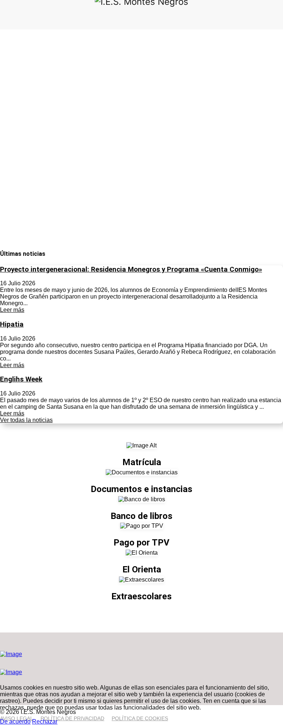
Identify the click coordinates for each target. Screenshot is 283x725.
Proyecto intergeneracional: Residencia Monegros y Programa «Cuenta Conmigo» (131, 269)
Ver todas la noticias (26, 420)
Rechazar (44, 721)
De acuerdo (15, 721)
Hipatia (12, 324)
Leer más (12, 310)
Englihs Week (21, 379)
